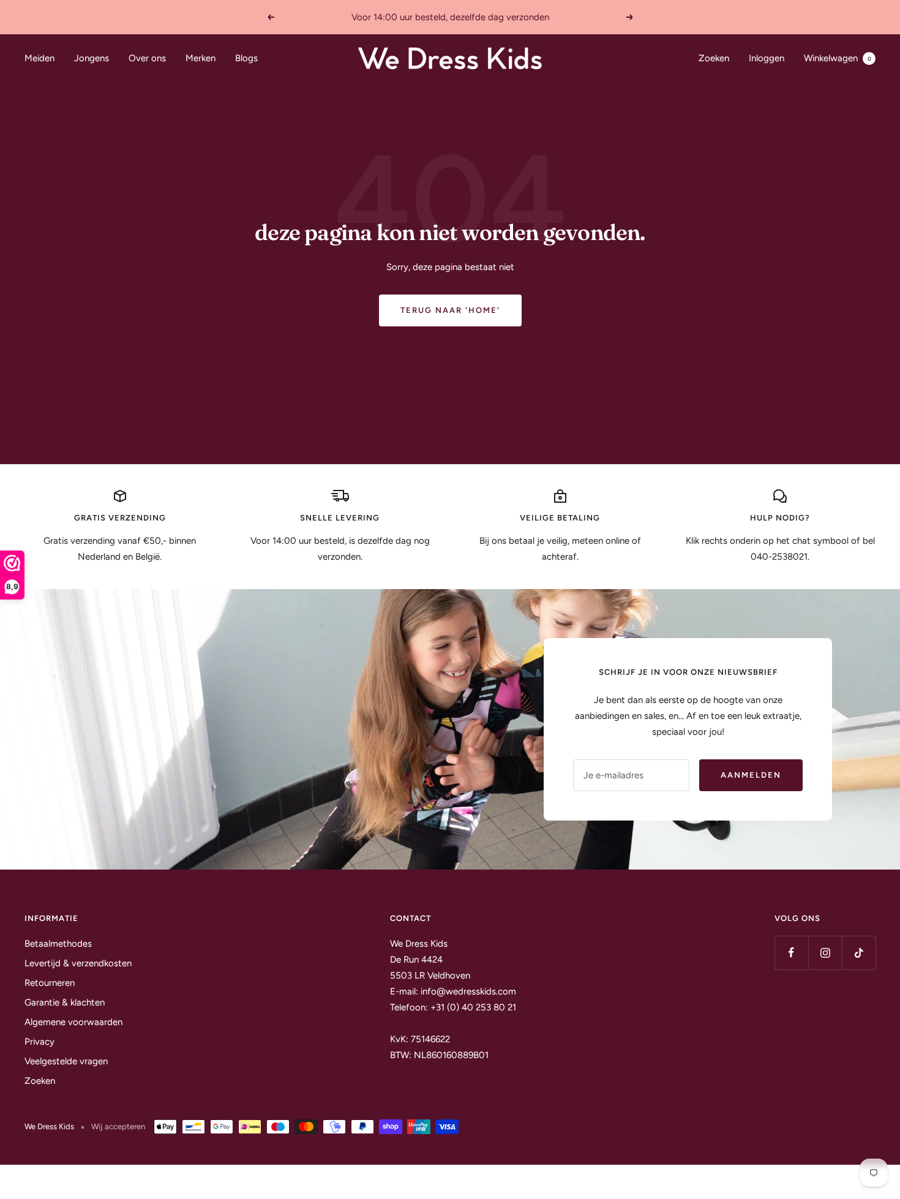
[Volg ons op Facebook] (791, 952)
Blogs (246, 58)
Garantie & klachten (64, 1002)
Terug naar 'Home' (450, 310)
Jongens (91, 58)
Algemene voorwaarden (73, 1022)
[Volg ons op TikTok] (859, 952)
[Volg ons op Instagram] (825, 952)
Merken (201, 58)
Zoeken (714, 58)
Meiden (39, 58)
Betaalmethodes (58, 943)
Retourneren (49, 982)
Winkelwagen (837, 58)
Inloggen (766, 58)
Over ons (147, 58)
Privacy (39, 1041)
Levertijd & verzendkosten (78, 963)
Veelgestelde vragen (66, 1061)
